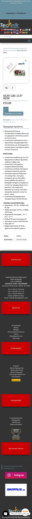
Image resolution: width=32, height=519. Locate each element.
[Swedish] (26, 33)
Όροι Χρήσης (16, 377)
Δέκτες (16, 334)
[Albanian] (2, 30)
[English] (14, 30)
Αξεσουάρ (16, 338)
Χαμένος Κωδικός (16, 424)
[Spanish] (23, 33)
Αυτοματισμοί (16, 325)
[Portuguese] (8, 33)
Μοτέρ (16, 328)
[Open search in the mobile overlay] (16, 36)
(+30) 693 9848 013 (17, 294)
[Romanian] (11, 33)
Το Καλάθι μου (21, 13)
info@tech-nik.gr (18, 296)
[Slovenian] (20, 33)
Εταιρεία (16, 366)
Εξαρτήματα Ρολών (16, 336)
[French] (20, 30)
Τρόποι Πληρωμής (16, 372)
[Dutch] (11, 30)
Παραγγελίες (16, 420)
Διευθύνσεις (16, 422)
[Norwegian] (5, 33)
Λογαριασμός (10, 13)
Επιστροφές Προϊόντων (16, 374)
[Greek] (26, 30)
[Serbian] (17, 33)
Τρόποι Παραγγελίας (16, 368)
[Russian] (14, 33)
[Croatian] (8, 30)
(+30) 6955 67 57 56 (17, 291)
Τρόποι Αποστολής (16, 370)
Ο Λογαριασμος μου (16, 418)
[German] (23, 30)
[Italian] (29, 30)
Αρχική (5, 48)
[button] (25, 60)
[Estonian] (17, 30)
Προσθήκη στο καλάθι (13, 113)
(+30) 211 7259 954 (17, 289)
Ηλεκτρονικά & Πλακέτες (17, 48)
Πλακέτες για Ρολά (9, 50)
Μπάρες (16, 330)
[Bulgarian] (5, 30)
